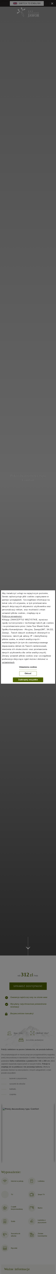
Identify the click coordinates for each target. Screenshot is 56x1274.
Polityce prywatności (12, 616)
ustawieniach (8, 662)
